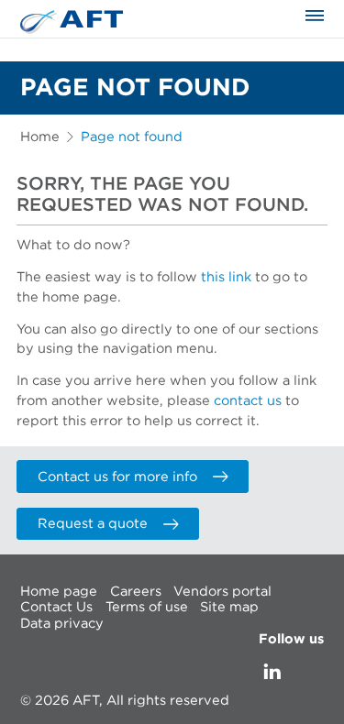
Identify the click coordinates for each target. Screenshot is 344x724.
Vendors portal (222, 591)
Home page (58, 591)
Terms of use (146, 607)
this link (226, 277)
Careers (135, 591)
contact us (248, 401)
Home (40, 137)
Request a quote (93, 524)
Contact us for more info (117, 477)
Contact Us (56, 607)
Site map (229, 607)
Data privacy (62, 624)
